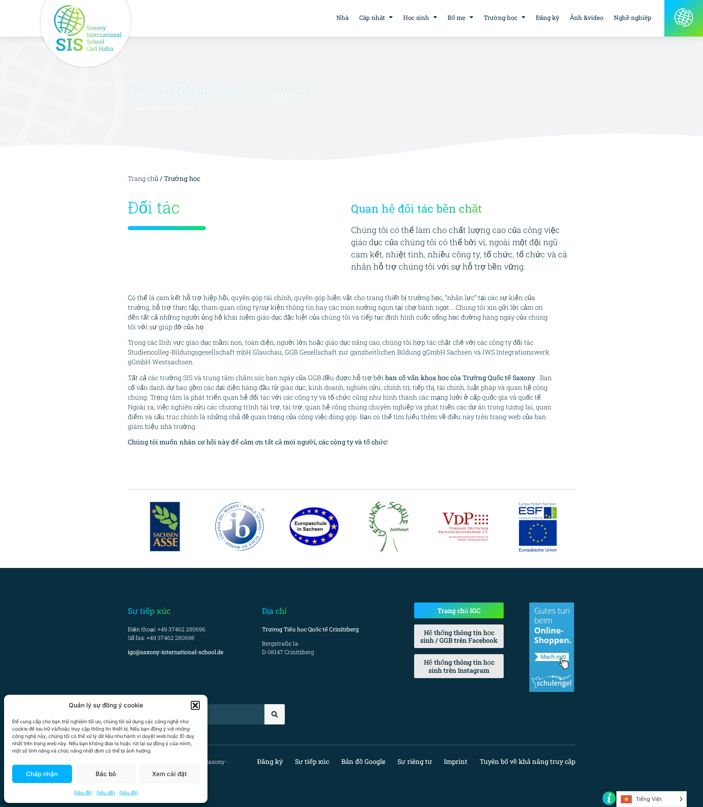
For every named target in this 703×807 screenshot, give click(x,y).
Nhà (342, 17)
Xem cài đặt (169, 774)
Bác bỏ (106, 774)
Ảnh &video (586, 17)
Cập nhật (372, 17)
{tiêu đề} (83, 793)
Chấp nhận (42, 774)
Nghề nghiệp (632, 17)
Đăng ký (547, 17)
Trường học (500, 17)
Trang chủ (144, 178)
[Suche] (274, 714)
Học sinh (416, 17)
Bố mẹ (456, 17)
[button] (195, 705)
